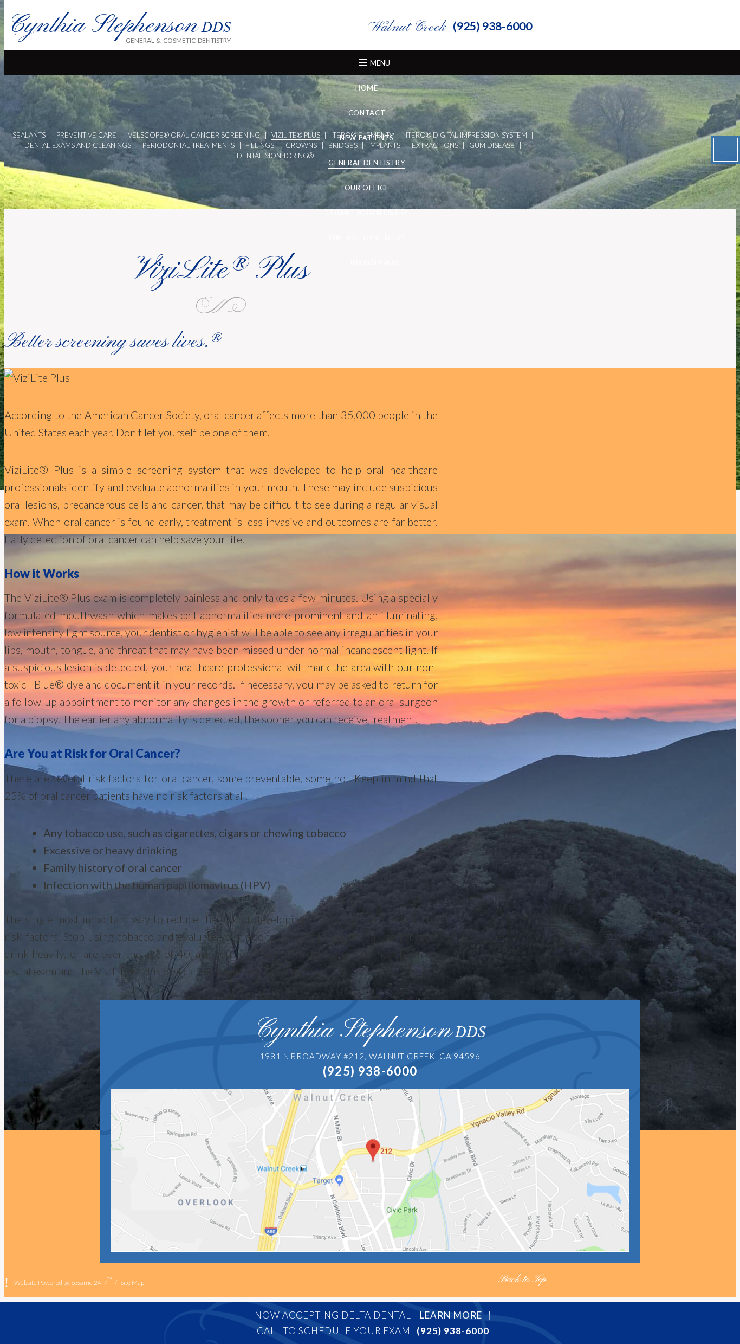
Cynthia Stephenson (370, 1030)
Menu (380, 63)
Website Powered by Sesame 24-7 (63, 1281)
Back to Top (522, 1280)
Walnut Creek (407, 27)
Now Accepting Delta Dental (369, 1315)
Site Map (132, 1282)
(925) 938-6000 (492, 26)
